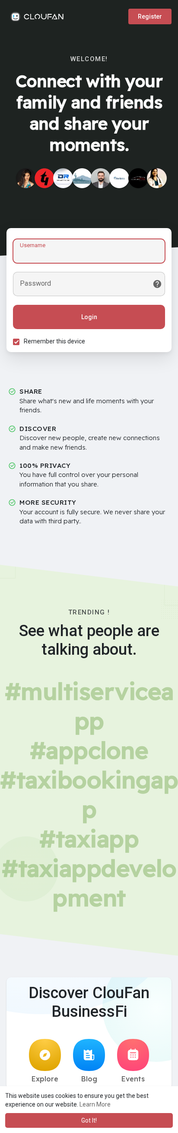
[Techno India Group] (44, 178)
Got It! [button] (89, 1120)
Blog (89, 1078)
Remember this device (54, 341)
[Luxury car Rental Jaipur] (138, 178)
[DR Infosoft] (63, 178)
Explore (45, 1078)
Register (150, 16)
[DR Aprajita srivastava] (157, 178)
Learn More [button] (95, 1104)
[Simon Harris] (101, 178)
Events (133, 1078)
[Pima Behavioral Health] (82, 178)
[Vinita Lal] (26, 178)
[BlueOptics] (119, 178)
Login (89, 316)
